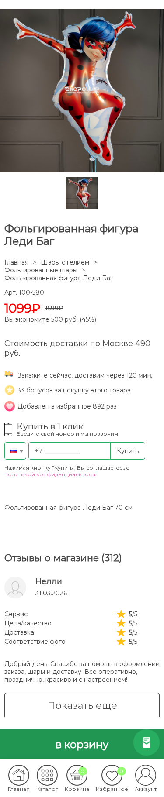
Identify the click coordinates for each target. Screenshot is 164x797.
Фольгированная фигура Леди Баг (58, 278)
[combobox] (15, 451)
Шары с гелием (65, 262)
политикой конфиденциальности (51, 474)
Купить (128, 451)
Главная (16, 262)
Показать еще (82, 705)
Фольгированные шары (40, 270)
